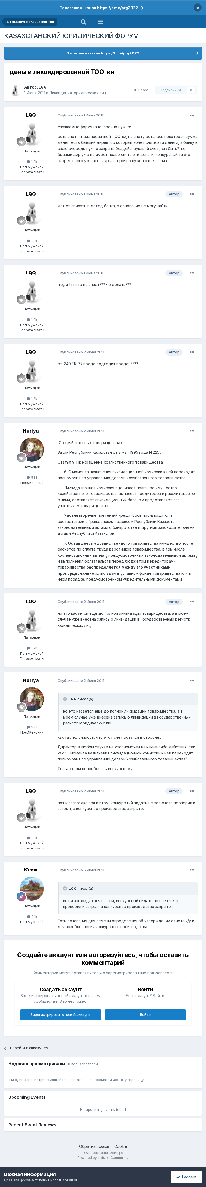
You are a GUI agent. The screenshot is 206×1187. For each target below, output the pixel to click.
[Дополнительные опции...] (192, 115)
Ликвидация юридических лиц (77, 92)
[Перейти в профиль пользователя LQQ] (15, 90)
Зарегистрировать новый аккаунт (61, 1014)
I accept (188, 1177)
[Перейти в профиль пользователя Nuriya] (32, 450)
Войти (145, 1014)
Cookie (120, 1146)
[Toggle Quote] (65, 699)
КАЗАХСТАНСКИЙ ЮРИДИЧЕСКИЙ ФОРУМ (71, 36)
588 (34, 477)
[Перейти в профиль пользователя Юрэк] (32, 889)
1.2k (33, 161)
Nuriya (31, 431)
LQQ (43, 87)
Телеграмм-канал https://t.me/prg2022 (99, 7)
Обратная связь (94, 1146)
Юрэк (31, 870)
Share (142, 90)
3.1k (33, 916)
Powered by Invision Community (103, 1158)
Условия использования (56, 1180)
